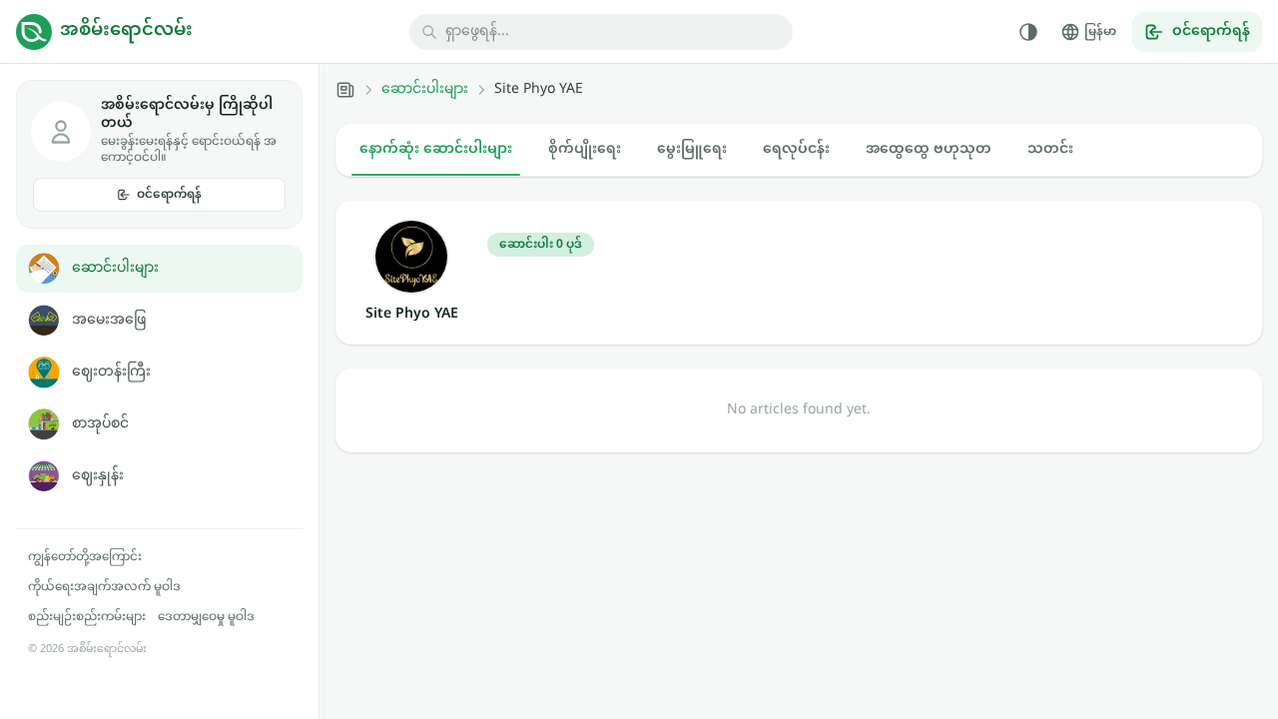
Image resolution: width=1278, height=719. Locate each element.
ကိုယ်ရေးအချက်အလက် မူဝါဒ (104, 587)
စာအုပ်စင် (100, 423)
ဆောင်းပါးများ (115, 268)
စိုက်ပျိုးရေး (584, 149)
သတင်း (1050, 149)
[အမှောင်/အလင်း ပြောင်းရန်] (1028, 32)
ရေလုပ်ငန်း (796, 149)
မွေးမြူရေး (692, 149)
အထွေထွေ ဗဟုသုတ (928, 149)
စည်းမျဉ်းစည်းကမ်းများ (87, 617)
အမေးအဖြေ (109, 320)
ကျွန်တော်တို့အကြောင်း (85, 557)
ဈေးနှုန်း (98, 475)
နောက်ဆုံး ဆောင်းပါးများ (435, 149)
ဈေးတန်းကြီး (111, 372)
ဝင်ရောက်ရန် (169, 195)
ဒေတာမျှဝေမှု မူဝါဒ (206, 617)
